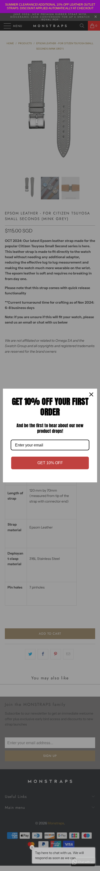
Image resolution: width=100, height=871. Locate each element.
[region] (50, 6)
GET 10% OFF (50, 463)
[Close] (91, 394)
